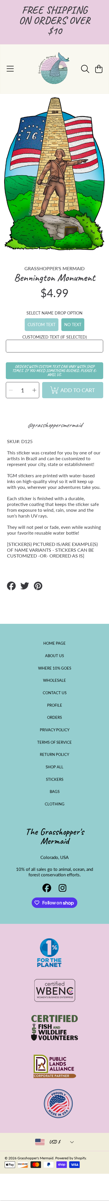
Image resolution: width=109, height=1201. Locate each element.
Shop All (54, 767)
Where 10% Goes (54, 668)
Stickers (54, 779)
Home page (54, 643)
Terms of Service (54, 742)
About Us (54, 655)
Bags (55, 791)
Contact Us (55, 692)
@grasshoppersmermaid (54, 425)
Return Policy (54, 754)
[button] (10, 69)
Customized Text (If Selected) (54, 336)
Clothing (55, 804)
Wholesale (54, 680)
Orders (54, 717)
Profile (54, 705)
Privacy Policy (54, 729)
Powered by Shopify (70, 1158)
